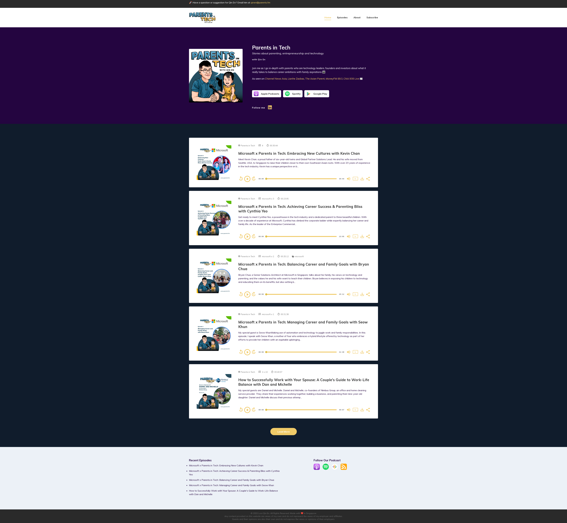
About (357, 17)
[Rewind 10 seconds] (241, 178)
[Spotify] (326, 468)
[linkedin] (270, 108)
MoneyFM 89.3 (334, 78)
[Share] (368, 178)
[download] (362, 178)
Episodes (342, 17)
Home (327, 17)
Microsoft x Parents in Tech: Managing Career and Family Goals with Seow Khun (231, 485)
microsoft (266, 199)
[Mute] (348, 179)
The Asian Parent (315, 78)
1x (355, 178)
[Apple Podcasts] (317, 468)
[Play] (247, 179)
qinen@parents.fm (260, 2)
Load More (283, 431)
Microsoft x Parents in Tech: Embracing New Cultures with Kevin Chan (299, 153)
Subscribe (372, 17)
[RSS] (344, 468)
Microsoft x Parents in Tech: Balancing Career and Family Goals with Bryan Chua (231, 479)
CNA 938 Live (351, 78)
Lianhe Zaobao (296, 78)
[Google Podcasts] (335, 468)
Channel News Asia (276, 78)
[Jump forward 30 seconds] (253, 178)
